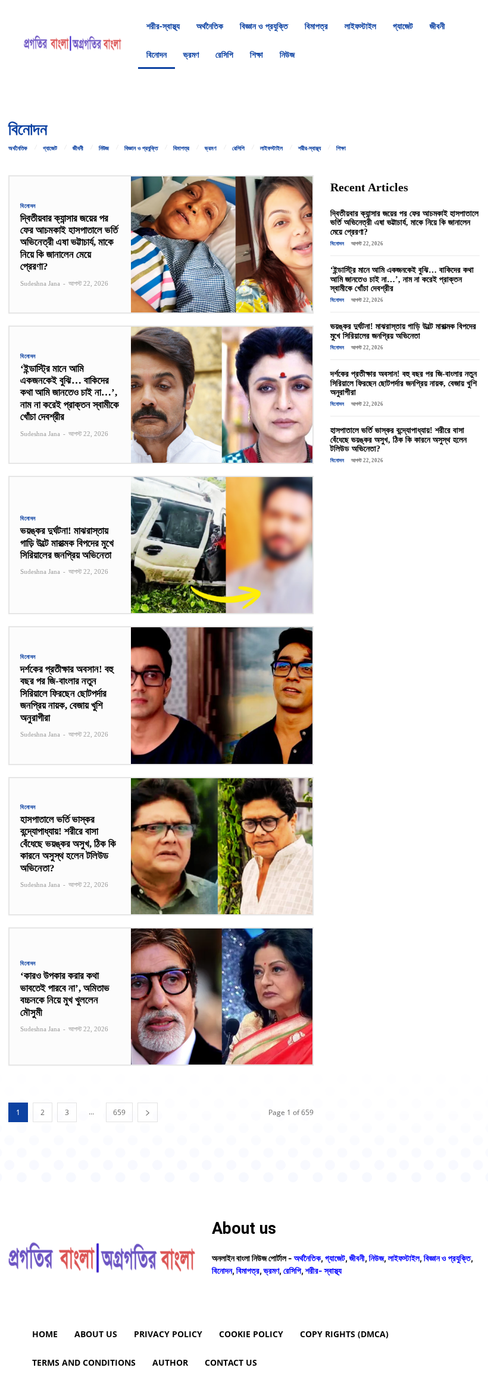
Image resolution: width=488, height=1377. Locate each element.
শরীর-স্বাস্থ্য (309, 148)
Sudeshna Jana (40, 283)
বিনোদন (28, 206)
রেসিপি (238, 148)
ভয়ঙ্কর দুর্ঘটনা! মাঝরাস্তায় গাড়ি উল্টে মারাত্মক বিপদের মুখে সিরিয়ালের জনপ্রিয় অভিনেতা (67, 543)
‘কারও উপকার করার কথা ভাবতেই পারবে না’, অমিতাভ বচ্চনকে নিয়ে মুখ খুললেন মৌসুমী (65, 994)
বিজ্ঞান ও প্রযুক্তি (141, 148)
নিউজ (104, 148)
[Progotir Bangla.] (72, 41)
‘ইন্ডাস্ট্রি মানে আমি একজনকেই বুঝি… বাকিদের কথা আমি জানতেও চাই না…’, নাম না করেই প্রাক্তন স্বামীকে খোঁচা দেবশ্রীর (69, 393)
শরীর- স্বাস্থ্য (323, 1270)
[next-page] (147, 1112)
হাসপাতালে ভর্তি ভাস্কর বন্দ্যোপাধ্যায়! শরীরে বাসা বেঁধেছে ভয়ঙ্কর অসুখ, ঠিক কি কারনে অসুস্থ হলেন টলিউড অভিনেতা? (68, 844)
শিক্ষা (341, 148)
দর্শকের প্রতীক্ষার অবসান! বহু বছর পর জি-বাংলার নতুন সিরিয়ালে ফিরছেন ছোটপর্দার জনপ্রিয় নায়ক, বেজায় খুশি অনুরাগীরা (67, 694)
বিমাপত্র (181, 148)
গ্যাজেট (50, 148)
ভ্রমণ (211, 148)
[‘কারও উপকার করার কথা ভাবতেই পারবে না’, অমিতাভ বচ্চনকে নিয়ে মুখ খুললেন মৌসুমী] (222, 996)
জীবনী (78, 148)
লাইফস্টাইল (271, 148)
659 (119, 1112)
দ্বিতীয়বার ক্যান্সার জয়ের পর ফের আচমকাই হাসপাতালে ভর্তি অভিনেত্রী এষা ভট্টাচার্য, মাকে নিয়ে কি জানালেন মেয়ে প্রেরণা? (69, 243)
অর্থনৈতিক (17, 148)
